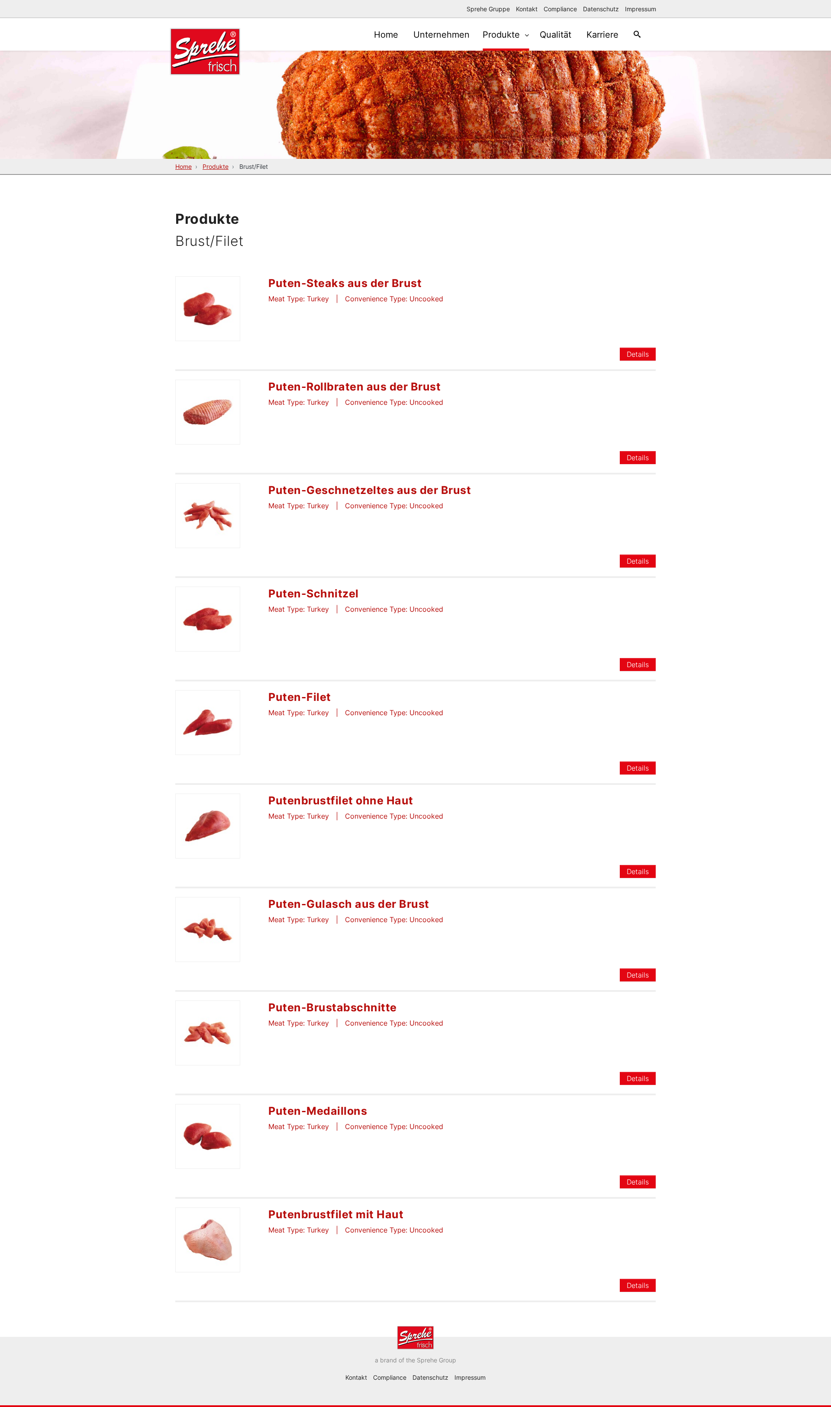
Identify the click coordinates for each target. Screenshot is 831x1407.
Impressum (640, 9)
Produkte (502, 34)
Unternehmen (441, 34)
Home (386, 34)
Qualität (555, 34)
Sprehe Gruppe (488, 9)
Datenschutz (601, 9)
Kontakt (527, 9)
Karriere (602, 34)
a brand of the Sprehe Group (415, 1360)
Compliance (560, 9)
